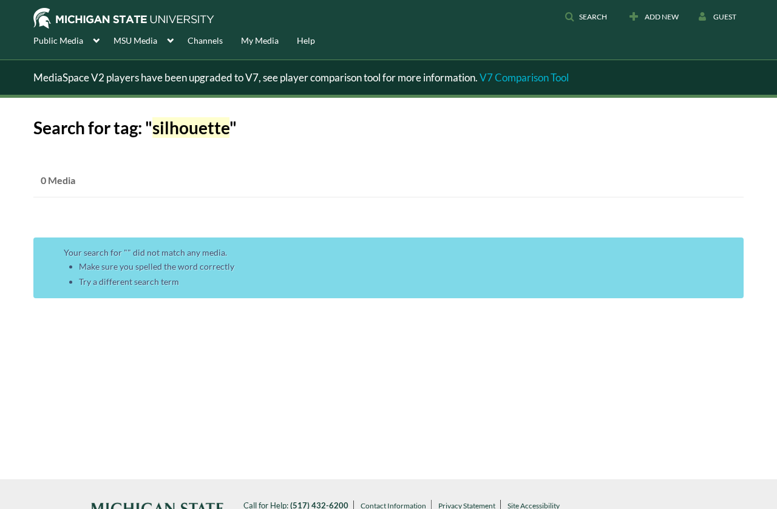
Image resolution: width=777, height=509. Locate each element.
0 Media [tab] (58, 180)
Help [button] (306, 40)
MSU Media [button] (135, 40)
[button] (586, 17)
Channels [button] (205, 40)
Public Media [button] (58, 40)
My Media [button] (260, 40)
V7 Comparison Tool (524, 77)
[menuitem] (73, 39)
